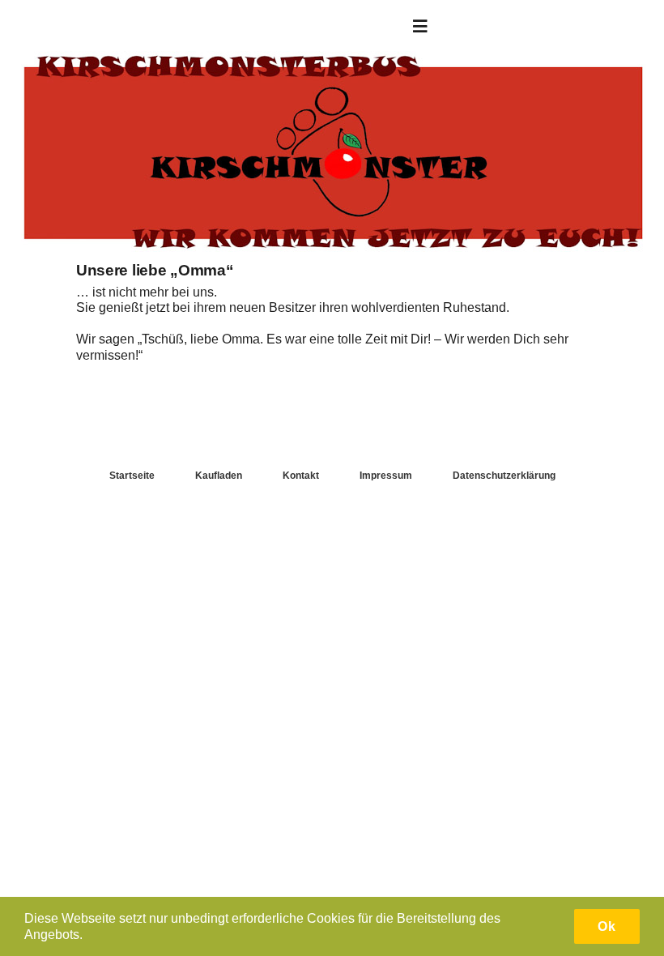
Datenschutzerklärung (504, 475)
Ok (607, 926)
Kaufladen (218, 475)
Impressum (386, 475)
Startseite (132, 475)
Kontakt (301, 475)
